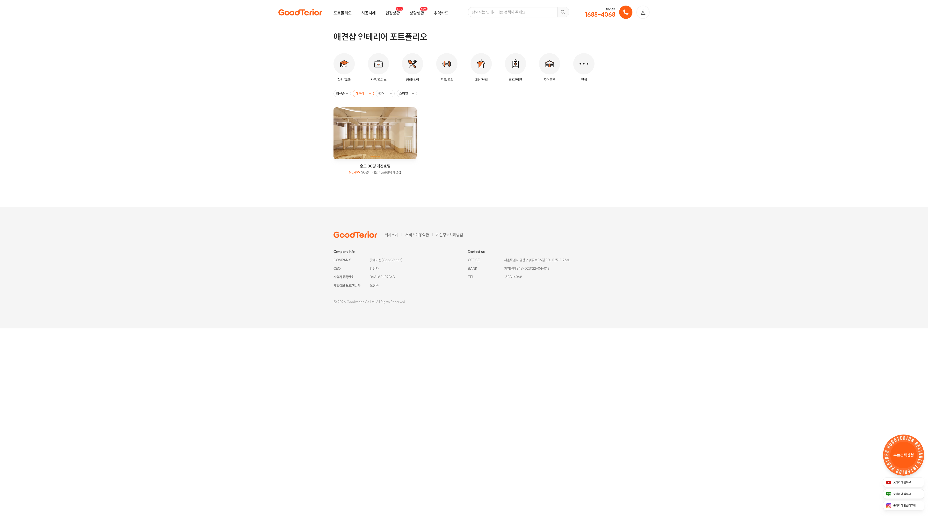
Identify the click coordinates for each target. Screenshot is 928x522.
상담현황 (417, 12)
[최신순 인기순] (342, 93)
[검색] (563, 12)
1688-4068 (600, 14)
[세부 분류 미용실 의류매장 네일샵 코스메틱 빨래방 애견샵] (363, 93)
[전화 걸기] (625, 12)
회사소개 (391, 234)
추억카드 (441, 12)
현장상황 (392, 12)
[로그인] (643, 12)
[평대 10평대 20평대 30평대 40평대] (385, 93)
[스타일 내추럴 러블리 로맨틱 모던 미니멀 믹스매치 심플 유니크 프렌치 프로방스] (407, 93)
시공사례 (368, 12)
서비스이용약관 (417, 234)
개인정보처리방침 (449, 234)
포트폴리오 (343, 12)
